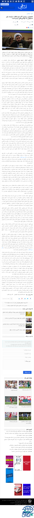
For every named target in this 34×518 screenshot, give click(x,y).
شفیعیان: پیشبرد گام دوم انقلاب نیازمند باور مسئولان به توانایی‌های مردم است (19, 18)
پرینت (15, 25)
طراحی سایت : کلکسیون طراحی (20, 504)
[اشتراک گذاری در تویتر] (27, 299)
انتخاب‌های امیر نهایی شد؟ (26, 406)
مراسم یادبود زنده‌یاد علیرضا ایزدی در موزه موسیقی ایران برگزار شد (14, 325)
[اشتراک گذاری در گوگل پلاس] (22, 299)
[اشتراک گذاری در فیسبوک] (30, 299)
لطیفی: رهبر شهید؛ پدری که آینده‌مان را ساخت (15, 318)
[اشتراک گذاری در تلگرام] (24, 299)
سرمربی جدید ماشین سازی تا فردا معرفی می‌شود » (17, 305)
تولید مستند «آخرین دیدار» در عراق (17, 330)
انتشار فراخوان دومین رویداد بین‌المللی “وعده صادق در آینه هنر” (14, 313)
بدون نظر (15, 22)
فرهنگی (28, 13)
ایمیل (30, 25)
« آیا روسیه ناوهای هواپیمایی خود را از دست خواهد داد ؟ (16, 302)
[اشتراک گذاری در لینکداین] (19, 299)
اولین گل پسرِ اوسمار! (13, 421)
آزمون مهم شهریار (14, 390)
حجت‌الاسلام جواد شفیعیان (19, 294)
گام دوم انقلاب (23, 157)
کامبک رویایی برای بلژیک (26, 390)
